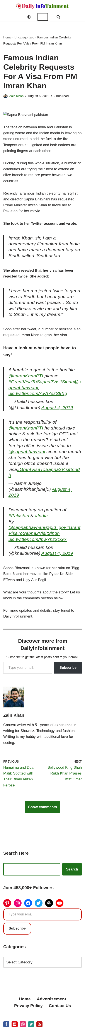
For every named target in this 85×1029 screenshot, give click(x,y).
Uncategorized (24, 37)
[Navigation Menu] (42, 17)
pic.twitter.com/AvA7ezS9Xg (37, 393)
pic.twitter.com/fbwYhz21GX (37, 539)
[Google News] (39, 1024)
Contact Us (60, 1005)
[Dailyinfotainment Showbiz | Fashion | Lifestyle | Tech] (42, 6)
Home (7, 37)
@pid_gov (55, 527)
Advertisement (51, 999)
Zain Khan (16, 96)
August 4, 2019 (57, 407)
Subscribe (68, 667)
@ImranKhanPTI (25, 375)
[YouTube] (59, 903)
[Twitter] (38, 903)
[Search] (58, 17)
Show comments (42, 807)
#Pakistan (18, 515)
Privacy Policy (28, 1005)
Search (72, 869)
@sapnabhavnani (26, 451)
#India (41, 515)
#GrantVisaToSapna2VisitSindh (41, 381)
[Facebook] (28, 903)
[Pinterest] (7, 903)
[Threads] (49, 903)
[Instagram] (18, 903)
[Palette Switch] (29, 17)
